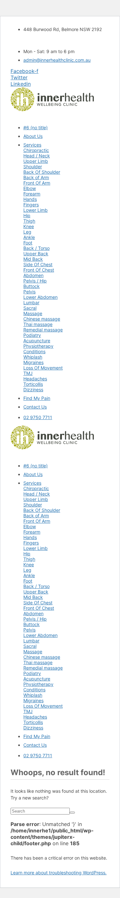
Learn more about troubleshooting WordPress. (59, 872)
